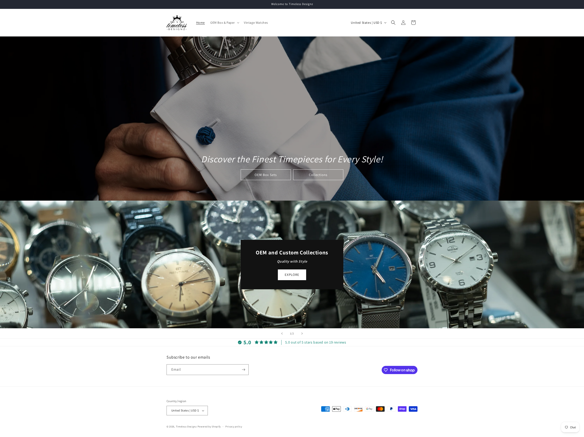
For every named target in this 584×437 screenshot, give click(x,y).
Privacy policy (233, 426)
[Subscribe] (243, 369)
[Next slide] (302, 333)
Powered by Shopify (209, 426)
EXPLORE (292, 274)
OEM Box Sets (266, 175)
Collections (318, 175)
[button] (224, 22)
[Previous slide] (282, 333)
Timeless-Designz (186, 426)
